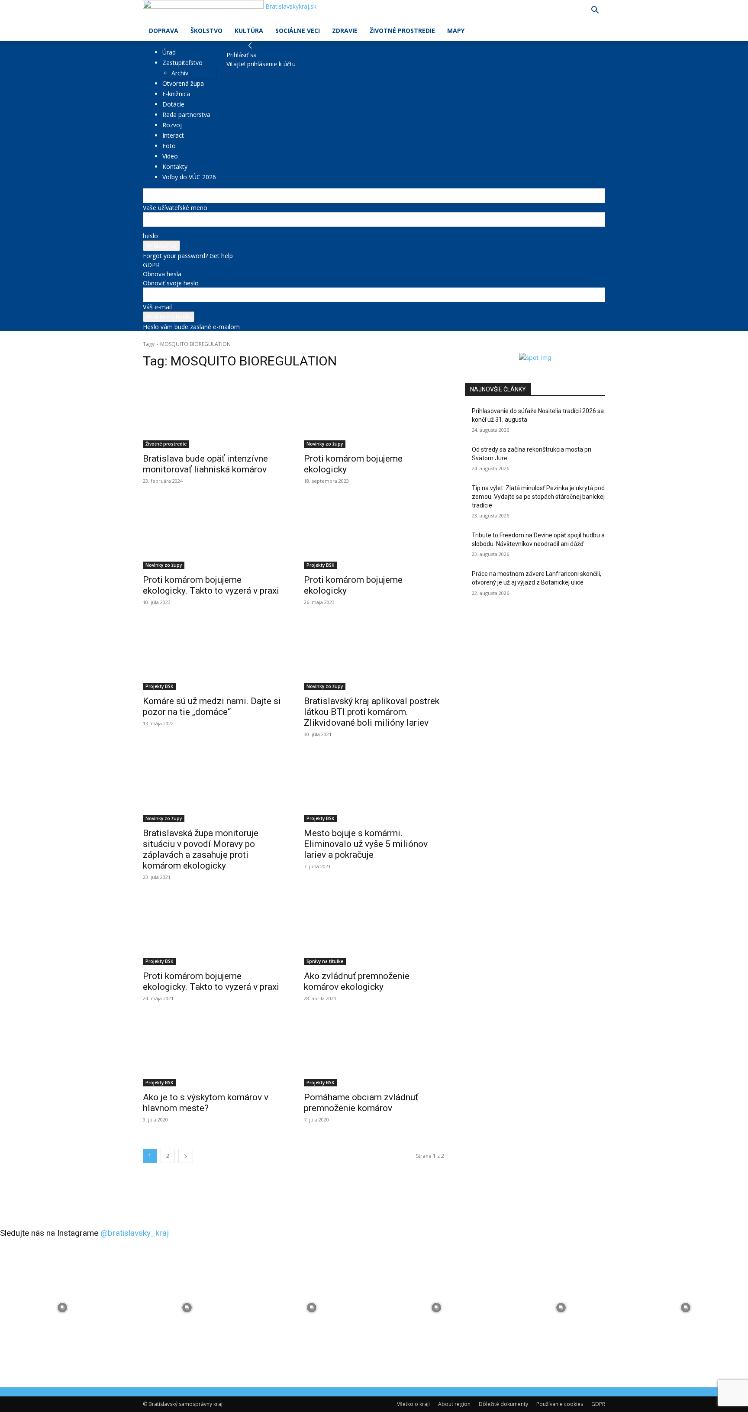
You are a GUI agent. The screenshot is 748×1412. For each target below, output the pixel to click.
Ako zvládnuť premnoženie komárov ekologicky (356, 981)
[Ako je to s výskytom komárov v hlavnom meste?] (213, 1051)
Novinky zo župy (324, 444)
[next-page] (185, 1156)
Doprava (163, 30)
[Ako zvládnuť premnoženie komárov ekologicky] (374, 930)
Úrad (169, 52)
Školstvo (206, 30)
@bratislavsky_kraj (134, 1233)
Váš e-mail (157, 307)
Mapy (455, 30)
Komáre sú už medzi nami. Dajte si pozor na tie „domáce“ (212, 706)
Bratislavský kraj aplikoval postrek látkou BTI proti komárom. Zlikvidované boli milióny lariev (371, 712)
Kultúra (249, 30)
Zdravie (345, 30)
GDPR (151, 265)
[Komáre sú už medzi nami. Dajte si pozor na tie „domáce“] (213, 655)
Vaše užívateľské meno (175, 208)
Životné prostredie (402, 30)
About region (454, 1404)
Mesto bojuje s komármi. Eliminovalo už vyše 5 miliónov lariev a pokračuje (366, 844)
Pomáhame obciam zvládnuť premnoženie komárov (361, 1102)
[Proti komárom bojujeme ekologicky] (374, 413)
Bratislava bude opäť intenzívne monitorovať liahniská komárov (205, 464)
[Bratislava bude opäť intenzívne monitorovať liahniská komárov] (213, 413)
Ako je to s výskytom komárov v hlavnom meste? (205, 1102)
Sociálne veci (297, 30)
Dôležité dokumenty (503, 1404)
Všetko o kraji (413, 1404)
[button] (594, 11)
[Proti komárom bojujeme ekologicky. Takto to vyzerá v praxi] (213, 534)
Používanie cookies (559, 1404)
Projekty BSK (320, 565)
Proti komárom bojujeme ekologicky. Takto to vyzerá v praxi (211, 585)
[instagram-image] (62, 1307)
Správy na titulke (324, 961)
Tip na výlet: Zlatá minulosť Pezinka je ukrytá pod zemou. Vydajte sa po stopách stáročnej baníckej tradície (538, 496)
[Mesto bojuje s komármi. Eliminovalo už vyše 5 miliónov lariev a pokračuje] (374, 787)
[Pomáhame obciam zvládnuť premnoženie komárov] (374, 1051)
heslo (150, 236)
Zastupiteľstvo (182, 62)
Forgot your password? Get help (188, 256)
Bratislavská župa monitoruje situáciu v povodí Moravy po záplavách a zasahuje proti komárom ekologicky (200, 849)
